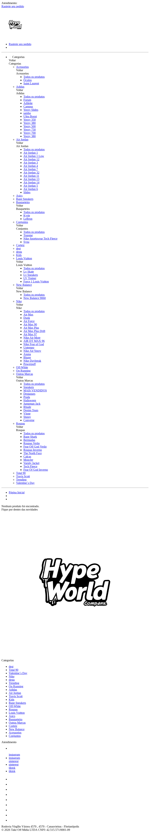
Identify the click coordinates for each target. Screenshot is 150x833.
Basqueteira (23, 202)
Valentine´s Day (25, 482)
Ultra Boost (30, 116)
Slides (26, 192)
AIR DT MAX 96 (34, 340)
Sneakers (28, 387)
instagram (14, 754)
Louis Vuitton (24, 258)
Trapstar (28, 235)
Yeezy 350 (29, 119)
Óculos (27, 80)
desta (19, 251)
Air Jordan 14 (31, 182)
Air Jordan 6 (30, 189)
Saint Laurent (31, 83)
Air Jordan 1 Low (33, 156)
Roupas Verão (31, 443)
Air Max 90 (30, 324)
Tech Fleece (30, 466)
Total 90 (21, 473)
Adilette (28, 103)
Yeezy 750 (29, 129)
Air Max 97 (30, 334)
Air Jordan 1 (30, 152)
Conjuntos (22, 222)
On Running (23, 370)
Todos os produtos (34, 76)
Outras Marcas (24, 374)
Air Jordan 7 (30, 169)
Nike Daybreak (32, 360)
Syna (26, 241)
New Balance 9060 (34, 298)
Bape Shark (30, 436)
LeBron (27, 218)
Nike (19, 301)
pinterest (13, 761)
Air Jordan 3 (30, 162)
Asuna (27, 354)
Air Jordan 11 (31, 175)
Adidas (20, 86)
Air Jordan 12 (31, 159)
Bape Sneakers (24, 198)
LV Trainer (29, 278)
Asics (19, 195)
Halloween (29, 400)
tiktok (12, 767)
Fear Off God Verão (35, 446)
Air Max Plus (31, 327)
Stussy (27, 416)
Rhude (27, 407)
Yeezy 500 (29, 126)
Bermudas (29, 440)
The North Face (32, 453)
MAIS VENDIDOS (35, 390)
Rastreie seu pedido (12, 6)
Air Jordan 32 (31, 172)
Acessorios (22, 66)
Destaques (29, 393)
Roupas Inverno (32, 449)
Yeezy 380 (29, 123)
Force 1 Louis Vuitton (36, 281)
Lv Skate (28, 271)
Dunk (26, 317)
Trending (21, 479)
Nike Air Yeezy (32, 350)
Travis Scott (23, 476)
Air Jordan (22, 139)
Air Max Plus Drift (34, 331)
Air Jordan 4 (30, 165)
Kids (19, 255)
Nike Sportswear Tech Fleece (40, 238)
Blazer (27, 357)
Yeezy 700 (29, 132)
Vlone (27, 413)
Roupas (20, 423)
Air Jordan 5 (30, 185)
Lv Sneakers (30, 274)
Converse (28, 420)
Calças (27, 456)
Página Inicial (17, 492)
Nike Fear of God (33, 344)
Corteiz (20, 245)
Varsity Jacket (31, 463)
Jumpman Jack (31, 403)
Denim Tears (30, 410)
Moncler (28, 459)
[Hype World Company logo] (15, 37)
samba (27, 113)
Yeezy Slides (30, 109)
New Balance (24, 284)
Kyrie (26, 215)
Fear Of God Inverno (35, 469)
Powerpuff (29, 364)
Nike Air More (31, 337)
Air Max (28, 314)
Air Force (29, 321)
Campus (28, 106)
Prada (26, 397)
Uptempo (28, 347)
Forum (27, 99)
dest (18, 248)
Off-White (22, 367)
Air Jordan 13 (31, 179)
